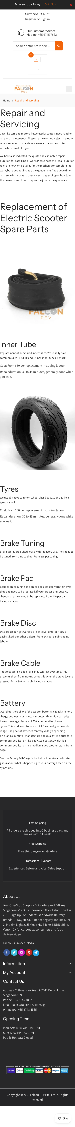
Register (30, 19)
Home (6, 100)
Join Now (51, 4)
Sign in (45, 19)
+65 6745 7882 (47, 34)
